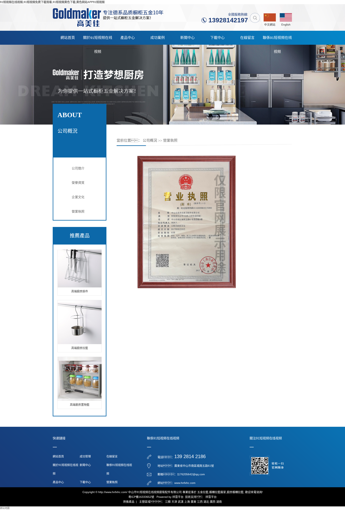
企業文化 (78, 197)
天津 (174, 501)
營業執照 (78, 211)
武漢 (180, 501)
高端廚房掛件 (79, 286)
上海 (187, 501)
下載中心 (217, 38)
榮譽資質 (78, 182)
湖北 (206, 501)
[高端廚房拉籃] (80, 317)
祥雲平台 (177, 496)
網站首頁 (67, 38)
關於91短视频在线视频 (97, 40)
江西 (200, 501)
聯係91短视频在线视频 (277, 40)
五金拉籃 (202, 492)
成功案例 (157, 38)
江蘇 (168, 501)
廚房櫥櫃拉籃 (235, 492)
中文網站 (269, 24)
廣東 (193, 501)
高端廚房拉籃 (79, 343)
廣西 (212, 501)
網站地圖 (5, 508)
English (285, 24)
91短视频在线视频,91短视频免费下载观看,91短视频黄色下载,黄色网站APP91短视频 (52, 2)
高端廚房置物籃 (79, 400)
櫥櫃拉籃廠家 (217, 492)
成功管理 (85, 456)
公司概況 (150, 141)
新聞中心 (187, 38)
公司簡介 (78, 168)
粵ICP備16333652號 (141, 496)
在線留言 (247, 38)
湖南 (219, 501)
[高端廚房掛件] (80, 260)
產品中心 (127, 38)
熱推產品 (128, 501)
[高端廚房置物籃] (80, 374)
